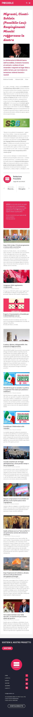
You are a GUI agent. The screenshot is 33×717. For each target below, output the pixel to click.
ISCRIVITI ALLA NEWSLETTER (16, 222)
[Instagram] (26, 679)
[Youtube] (26, 688)
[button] (27, 3)
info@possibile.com (9, 693)
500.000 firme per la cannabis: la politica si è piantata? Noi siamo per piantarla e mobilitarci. (16, 389)
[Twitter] (26, 683)
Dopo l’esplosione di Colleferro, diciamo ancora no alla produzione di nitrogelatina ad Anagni (16, 574)
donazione (21, 206)
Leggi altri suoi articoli (19, 181)
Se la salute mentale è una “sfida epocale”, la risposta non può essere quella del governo (15, 616)
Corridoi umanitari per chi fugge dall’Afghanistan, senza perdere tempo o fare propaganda (16, 463)
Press (26, 79)
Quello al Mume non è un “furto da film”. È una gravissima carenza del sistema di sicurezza (16, 532)
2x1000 (10, 208)
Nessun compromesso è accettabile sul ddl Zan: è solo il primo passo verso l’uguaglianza (16, 500)
